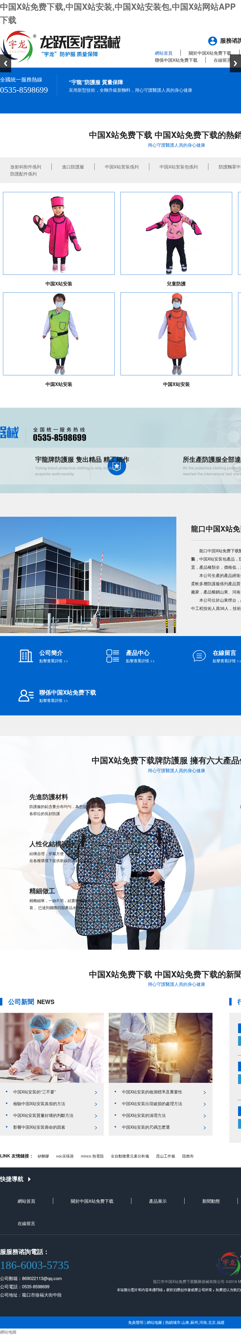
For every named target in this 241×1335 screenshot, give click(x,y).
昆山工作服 (165, 1156)
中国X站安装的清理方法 (144, 1115)
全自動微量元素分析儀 (130, 1156)
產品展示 (158, 1201)
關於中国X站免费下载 (210, 53)
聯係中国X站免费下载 (176, 60)
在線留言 (222, 60)
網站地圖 (154, 1322)
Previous (5, 63)
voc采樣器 (65, 1156)
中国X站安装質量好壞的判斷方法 (43, 1115)
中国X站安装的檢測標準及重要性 (152, 1092)
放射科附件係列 (25, 166)
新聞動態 (211, 1201)
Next (235, 63)
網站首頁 (164, 53)
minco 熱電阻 (92, 1156)
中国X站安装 (59, 283)
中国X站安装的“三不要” (34, 1092)
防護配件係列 (23, 173)
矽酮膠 (43, 1156)
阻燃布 (188, 1156)
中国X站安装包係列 (179, 166)
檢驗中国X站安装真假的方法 (39, 1103)
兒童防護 (176, 283)
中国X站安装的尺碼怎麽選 (146, 1127)
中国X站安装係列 (122, 166)
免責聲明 (135, 1322)
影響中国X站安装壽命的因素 (39, 1127)
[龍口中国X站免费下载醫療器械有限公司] (60, 45)
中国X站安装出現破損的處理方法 (152, 1103)
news (31, 1001)
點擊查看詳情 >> (53, 660)
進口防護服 (73, 166)
